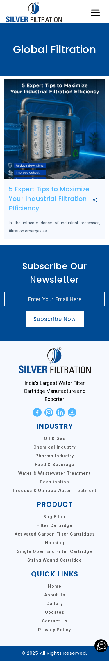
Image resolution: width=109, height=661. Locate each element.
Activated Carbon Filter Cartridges (55, 534)
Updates (54, 612)
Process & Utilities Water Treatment (55, 490)
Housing (54, 542)
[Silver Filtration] (101, 645)
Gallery (54, 603)
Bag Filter (54, 516)
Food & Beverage (54, 464)
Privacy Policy (54, 629)
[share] (95, 200)
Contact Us (54, 621)
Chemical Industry (54, 447)
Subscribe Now (54, 319)
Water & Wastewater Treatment (54, 473)
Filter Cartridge (54, 525)
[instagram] (48, 412)
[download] (72, 412)
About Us (54, 595)
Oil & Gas (54, 438)
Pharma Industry (54, 455)
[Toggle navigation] (95, 13)
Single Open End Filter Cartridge (54, 551)
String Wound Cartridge (54, 560)
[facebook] (37, 412)
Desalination (54, 482)
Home (54, 586)
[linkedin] (60, 412)
